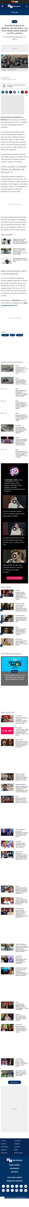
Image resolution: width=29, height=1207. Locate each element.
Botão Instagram (21, 1187)
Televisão (14, 12)
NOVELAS (3, 1144)
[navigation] (2, 6)
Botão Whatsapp (7, 1187)
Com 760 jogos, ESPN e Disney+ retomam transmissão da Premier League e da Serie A (21, 732)
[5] (7, 642)
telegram (14, 93)
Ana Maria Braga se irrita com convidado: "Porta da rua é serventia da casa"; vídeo (21, 720)
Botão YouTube (25, 1187)
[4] (7, 630)
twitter (10, 93)
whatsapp (2, 93)
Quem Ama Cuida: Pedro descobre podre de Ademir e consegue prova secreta (21, 631)
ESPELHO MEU (18, 1153)
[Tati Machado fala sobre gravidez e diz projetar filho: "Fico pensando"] (7, 900)
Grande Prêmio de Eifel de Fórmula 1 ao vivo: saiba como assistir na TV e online (21, 405)
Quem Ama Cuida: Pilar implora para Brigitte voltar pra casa (21, 619)
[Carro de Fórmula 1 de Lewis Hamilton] (7, 380)
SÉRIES (16, 1150)
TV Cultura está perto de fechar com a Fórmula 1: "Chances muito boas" (21, 370)
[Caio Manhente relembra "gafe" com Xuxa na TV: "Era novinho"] (7, 844)
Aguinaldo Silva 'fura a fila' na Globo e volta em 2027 (20, 260)
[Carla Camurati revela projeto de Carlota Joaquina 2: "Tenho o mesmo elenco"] (7, 1027)
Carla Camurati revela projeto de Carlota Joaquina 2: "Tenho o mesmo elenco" (21, 1029)
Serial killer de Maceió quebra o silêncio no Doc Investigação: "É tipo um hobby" (21, 1006)
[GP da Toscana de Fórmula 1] (7, 428)
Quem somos (14, 1165)
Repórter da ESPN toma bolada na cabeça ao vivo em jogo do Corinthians (21, 800)
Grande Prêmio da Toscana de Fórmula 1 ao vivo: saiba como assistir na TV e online (21, 454)
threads (22, 93)
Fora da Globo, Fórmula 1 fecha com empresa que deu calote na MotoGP (20, 429)
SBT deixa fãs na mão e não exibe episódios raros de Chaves (21, 1018)
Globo (12, 335)
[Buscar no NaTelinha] (26, 6)
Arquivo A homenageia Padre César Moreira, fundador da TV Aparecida (21, 960)
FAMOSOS (17, 1144)
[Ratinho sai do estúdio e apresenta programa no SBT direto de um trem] (7, 776)
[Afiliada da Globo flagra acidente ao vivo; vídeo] (7, 1073)
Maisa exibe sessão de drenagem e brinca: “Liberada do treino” (21, 643)
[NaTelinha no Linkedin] (12, 1190)
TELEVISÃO (17, 1141)
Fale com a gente (14, 1177)
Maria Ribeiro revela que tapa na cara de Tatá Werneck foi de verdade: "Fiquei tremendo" (21, 744)
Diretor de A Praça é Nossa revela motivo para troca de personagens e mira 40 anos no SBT (20, 251)
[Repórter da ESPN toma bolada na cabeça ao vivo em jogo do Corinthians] (7, 799)
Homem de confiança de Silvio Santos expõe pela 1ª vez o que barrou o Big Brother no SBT (21, 856)
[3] (7, 618)
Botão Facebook (12, 1187)
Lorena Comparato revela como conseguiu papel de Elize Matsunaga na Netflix (14, 513)
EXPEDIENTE (14, 1168)
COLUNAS (17, 1147)
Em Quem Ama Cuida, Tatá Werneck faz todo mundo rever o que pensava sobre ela (21, 608)
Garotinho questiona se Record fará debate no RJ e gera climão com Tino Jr (21, 833)
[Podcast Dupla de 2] (16, 1190)
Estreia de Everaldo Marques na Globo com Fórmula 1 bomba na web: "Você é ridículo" (21, 442)
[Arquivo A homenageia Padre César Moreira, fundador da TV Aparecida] (7, 958)
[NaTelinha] (14, 6)
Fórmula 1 (5, 120)
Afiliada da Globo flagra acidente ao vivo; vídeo (21, 1074)
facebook (6, 93)
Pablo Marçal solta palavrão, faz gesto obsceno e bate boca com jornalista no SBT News (21, 890)
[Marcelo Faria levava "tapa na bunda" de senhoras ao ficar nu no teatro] (7, 1061)
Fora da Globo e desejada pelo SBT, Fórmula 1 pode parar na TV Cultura (21, 382)
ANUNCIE (14, 1172)
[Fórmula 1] (4, 388)
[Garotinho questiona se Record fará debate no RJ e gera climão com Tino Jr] (7, 832)
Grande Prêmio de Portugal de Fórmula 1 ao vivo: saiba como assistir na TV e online (21, 393)
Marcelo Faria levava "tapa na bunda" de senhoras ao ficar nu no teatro (21, 1063)
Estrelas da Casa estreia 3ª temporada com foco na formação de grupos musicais (21, 972)
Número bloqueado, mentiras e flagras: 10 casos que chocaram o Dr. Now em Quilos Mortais (21, 789)
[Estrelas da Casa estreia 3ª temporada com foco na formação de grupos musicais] (7, 970)
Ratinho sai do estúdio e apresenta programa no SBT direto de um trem (21, 778)
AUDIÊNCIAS (4, 1147)
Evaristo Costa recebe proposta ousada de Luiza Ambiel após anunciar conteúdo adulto (21, 595)
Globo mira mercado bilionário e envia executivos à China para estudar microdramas (20, 241)
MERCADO (4, 1150)
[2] (7, 606)
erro (26, 92)
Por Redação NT (6, 78)
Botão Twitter (16, 1187)
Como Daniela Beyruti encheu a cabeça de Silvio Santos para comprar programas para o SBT (21, 913)
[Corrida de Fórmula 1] (7, 368)
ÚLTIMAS (3, 1141)
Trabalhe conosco (14, 1181)
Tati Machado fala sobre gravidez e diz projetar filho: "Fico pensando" (21, 902)
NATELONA (4, 1153)
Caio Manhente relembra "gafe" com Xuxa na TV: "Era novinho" (20, 845)
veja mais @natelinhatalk (14, 578)
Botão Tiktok (3, 1187)
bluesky (18, 93)
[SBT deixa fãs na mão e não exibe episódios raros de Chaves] (7, 1017)
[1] (7, 593)
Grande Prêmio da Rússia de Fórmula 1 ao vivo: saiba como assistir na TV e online (21, 417)
